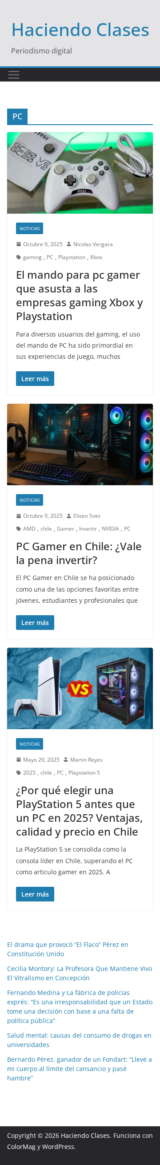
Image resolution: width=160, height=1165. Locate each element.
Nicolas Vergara (93, 244)
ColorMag (21, 1146)
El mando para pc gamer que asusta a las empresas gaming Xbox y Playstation (79, 295)
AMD (29, 528)
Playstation (71, 257)
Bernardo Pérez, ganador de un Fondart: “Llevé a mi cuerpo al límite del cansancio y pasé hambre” (79, 1068)
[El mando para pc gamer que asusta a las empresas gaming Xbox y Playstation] (80, 172)
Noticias (30, 228)
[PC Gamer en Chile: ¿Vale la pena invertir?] (80, 444)
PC (50, 257)
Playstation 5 (84, 772)
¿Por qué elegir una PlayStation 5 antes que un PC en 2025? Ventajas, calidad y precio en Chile (79, 811)
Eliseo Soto (86, 516)
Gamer (65, 528)
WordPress (58, 1146)
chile (46, 528)
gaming (32, 257)
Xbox (96, 257)
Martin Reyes (86, 759)
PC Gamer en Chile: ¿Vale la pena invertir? (79, 553)
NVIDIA (110, 528)
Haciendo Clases (80, 29)
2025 (29, 772)
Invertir (88, 528)
